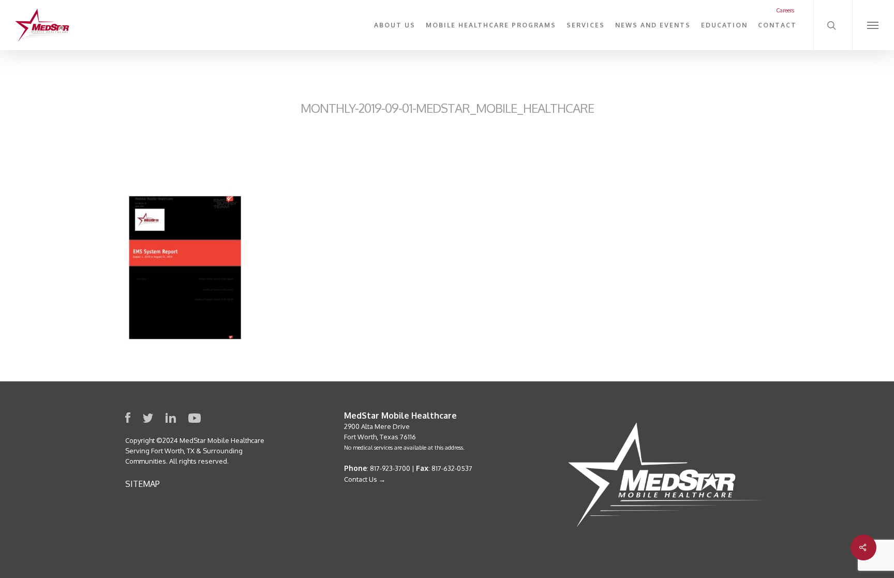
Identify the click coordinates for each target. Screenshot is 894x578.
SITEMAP (142, 484)
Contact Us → (364, 479)
